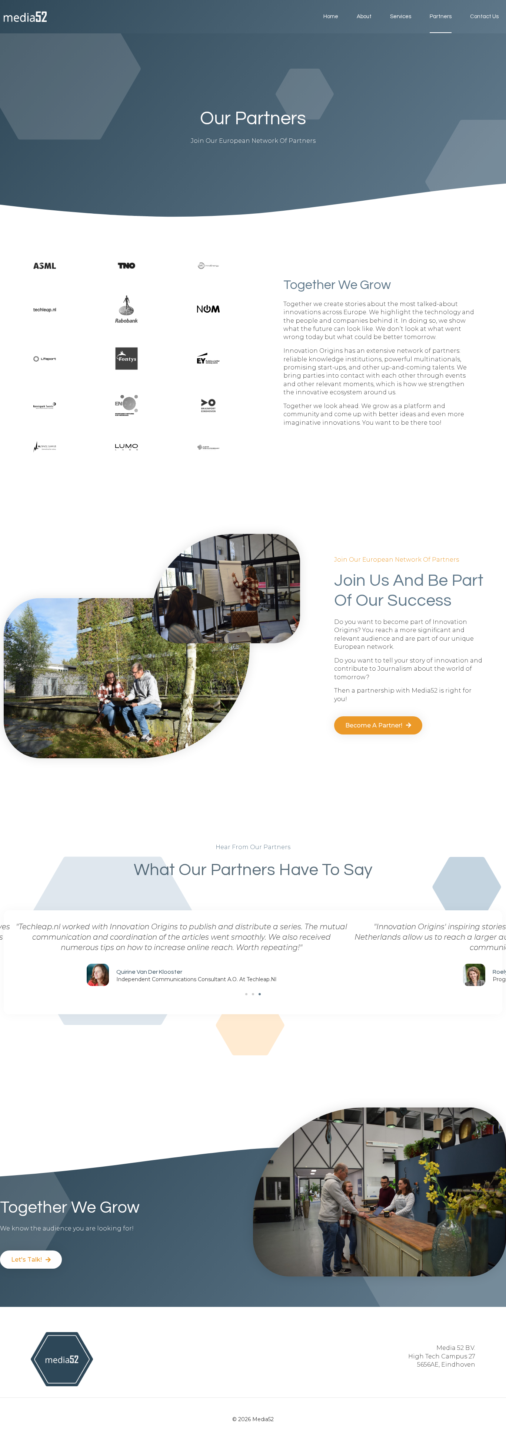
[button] (246, 994)
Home (330, 16)
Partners (441, 16)
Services (400, 16)
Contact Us (484, 16)
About (364, 16)
